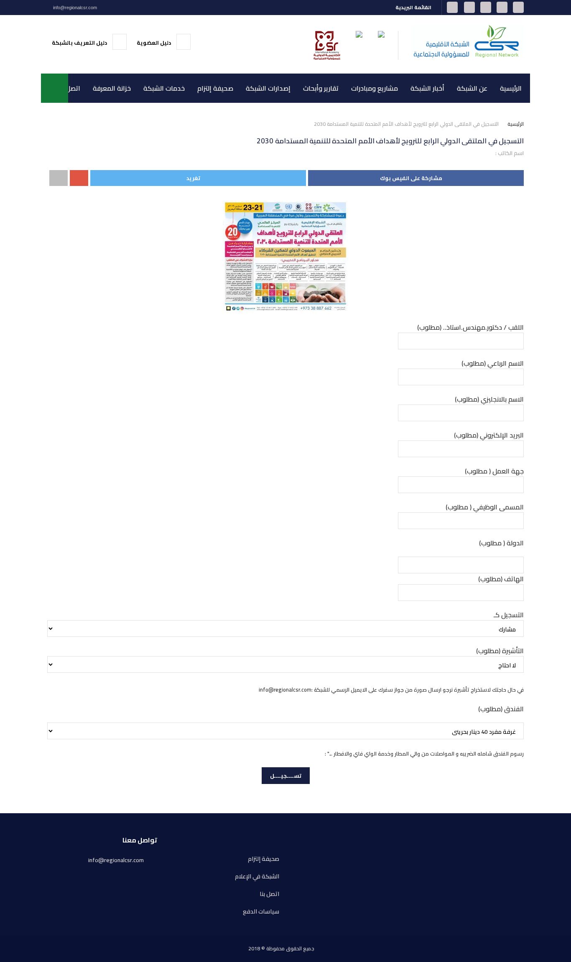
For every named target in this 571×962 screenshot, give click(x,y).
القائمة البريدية (414, 7)
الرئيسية (511, 88)
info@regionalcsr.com (74, 7)
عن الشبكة (472, 88)
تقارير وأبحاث (321, 88)
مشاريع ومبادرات (374, 88)
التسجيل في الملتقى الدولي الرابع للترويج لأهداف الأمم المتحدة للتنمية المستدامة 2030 (406, 124)
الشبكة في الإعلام (257, 876)
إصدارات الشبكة (268, 88)
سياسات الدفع (261, 911)
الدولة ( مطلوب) (501, 543)
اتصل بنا (69, 88)
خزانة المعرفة (112, 88)
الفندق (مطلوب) (501, 708)
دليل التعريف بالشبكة (80, 43)
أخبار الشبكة (427, 88)
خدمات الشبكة (164, 88)
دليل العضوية (154, 43)
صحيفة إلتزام (215, 88)
